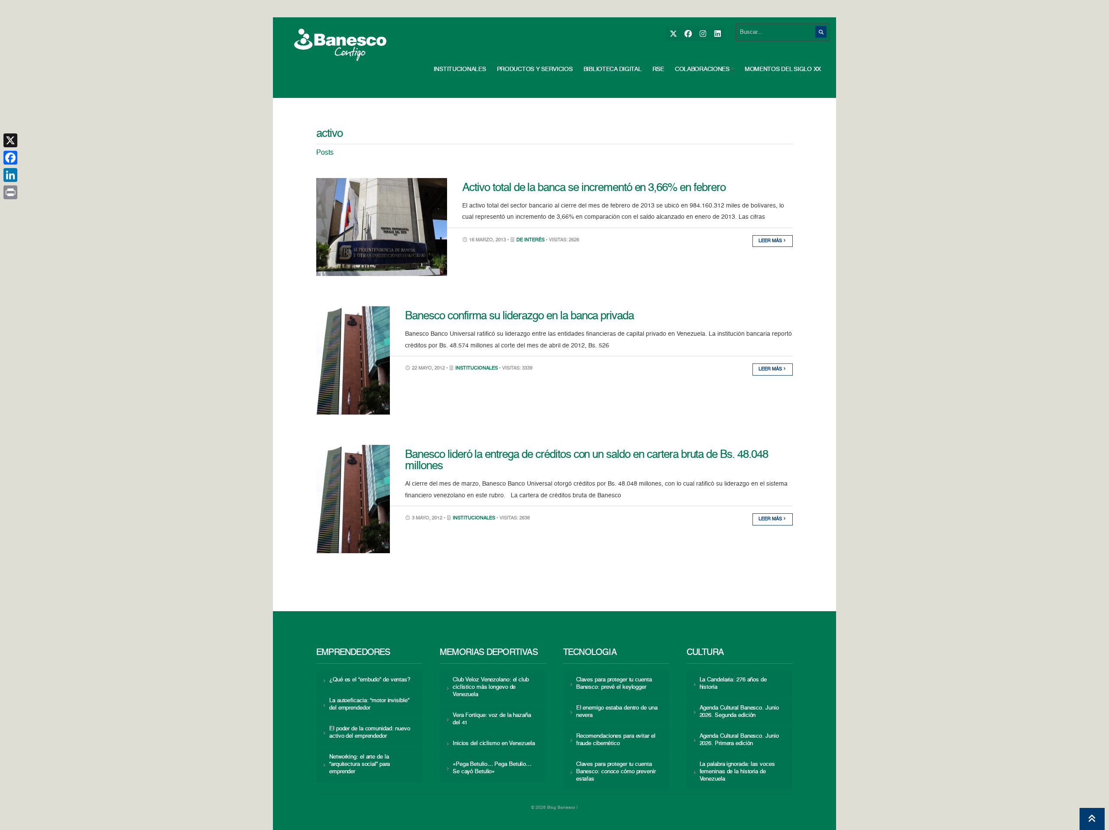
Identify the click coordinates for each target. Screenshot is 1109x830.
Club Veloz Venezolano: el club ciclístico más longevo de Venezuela (491, 687)
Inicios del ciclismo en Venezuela (494, 743)
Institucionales (460, 69)
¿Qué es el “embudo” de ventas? (369, 680)
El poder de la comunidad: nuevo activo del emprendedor (369, 732)
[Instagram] (702, 34)
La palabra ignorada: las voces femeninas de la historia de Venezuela (737, 772)
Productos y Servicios (535, 69)
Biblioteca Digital (613, 69)
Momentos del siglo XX (783, 69)
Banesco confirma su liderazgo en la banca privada (519, 316)
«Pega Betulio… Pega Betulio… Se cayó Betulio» (492, 768)
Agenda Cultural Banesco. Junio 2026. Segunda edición (739, 711)
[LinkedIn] (717, 34)
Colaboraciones (702, 69)
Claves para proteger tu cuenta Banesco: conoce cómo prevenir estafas (616, 772)
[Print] (10, 192)
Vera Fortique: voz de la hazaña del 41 (492, 719)
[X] (673, 34)
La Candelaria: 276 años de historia (733, 683)
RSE (658, 69)
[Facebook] (688, 34)
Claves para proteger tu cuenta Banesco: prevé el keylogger (614, 683)
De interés (530, 240)
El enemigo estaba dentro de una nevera (617, 711)
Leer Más (771, 241)
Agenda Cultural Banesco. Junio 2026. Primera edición (739, 739)
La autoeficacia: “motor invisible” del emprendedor (369, 704)
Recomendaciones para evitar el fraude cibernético (615, 739)
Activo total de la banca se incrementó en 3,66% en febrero (594, 188)
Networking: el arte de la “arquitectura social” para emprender (359, 764)
